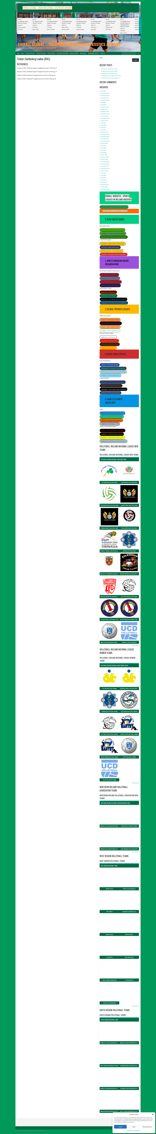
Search (101, 57)
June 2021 (103, 125)
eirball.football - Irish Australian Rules (110, 323)
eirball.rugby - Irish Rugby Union (109, 340)
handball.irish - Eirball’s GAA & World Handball (112, 233)
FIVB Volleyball (51, 53)
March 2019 (104, 182)
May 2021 (103, 127)
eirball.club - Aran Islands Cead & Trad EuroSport (113, 254)
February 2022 (104, 107)
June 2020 (103, 148)
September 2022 (105, 100)
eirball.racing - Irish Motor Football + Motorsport (113, 441)
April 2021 (103, 129)
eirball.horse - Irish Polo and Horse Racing (111, 434)
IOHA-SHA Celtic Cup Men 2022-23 (110, 78)
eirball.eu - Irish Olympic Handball (109, 364)
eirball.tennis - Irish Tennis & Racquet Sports (112, 382)
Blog (22, 53)
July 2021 (103, 123)
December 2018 (105, 189)
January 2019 (104, 186)
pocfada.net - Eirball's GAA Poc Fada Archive (112, 243)
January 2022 (104, 109)
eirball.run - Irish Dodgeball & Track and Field (112, 430)
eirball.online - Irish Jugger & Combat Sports (112, 413)
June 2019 (103, 175)
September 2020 (105, 141)
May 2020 (103, 150)
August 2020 (104, 143)
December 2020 (105, 134)
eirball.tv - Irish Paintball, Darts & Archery (111, 416)
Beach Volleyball (74, 53)
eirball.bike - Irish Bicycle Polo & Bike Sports (112, 437)
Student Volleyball (41, 53)
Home (18, 53)
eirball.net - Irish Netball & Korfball (110, 319)
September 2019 (105, 168)
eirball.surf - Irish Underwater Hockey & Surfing (113, 372)
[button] (153, 1114)
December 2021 (105, 111)
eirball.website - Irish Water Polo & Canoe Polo (113, 368)
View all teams (135, 645)
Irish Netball (83, 53)
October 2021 (104, 116)
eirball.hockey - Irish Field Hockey (109, 344)
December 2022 (105, 93)
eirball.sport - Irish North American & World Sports (114, 207)
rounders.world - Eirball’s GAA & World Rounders (113, 237)
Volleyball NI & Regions (62, 53)
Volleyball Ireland (30, 53)
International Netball (93, 53)
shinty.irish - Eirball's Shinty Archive (110, 247)
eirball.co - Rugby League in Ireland (110, 327)
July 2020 (103, 145)
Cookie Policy (130, 1130)
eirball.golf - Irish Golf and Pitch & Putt (111, 385)
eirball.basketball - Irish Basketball (109, 278)
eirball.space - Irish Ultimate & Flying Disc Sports (113, 299)
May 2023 (103, 91)
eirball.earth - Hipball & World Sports (110, 375)
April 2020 (103, 152)
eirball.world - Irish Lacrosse (108, 292)
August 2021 (104, 120)
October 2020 (104, 139)
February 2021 (104, 132)
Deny (133, 1126)
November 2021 (105, 113)
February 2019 (104, 184)
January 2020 (104, 159)
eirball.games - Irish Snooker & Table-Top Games (113, 389)
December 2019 (105, 161)
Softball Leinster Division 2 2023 (109, 71)
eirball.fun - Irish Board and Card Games (111, 420)
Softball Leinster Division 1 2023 (109, 73)
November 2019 (105, 164)
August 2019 (104, 170)
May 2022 (103, 102)
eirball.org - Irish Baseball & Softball (110, 285)
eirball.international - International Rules (111, 251)
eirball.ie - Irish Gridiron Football (109, 275)
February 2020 (104, 157)
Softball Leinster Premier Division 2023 (111, 75)
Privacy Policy (137, 1130)
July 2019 (103, 173)
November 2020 (105, 136)
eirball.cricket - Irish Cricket (108, 348)
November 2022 (105, 95)
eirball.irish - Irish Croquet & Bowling (110, 392)
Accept (120, 1126)
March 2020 (104, 155)
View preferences (147, 1126)
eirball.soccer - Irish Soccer (108, 337)
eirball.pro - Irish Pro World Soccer (110, 330)
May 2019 (103, 177)
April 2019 (103, 180)
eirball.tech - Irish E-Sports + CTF (109, 424)
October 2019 (104, 166)
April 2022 (103, 104)
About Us (102, 53)
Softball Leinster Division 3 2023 (109, 69)
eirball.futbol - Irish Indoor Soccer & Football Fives (113, 303)
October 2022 (104, 97)
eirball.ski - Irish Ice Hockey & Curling (110, 282)
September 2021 (105, 118)
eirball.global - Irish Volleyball (108, 295)
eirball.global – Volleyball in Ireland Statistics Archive (69, 44)
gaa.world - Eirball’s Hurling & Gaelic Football (112, 230)
